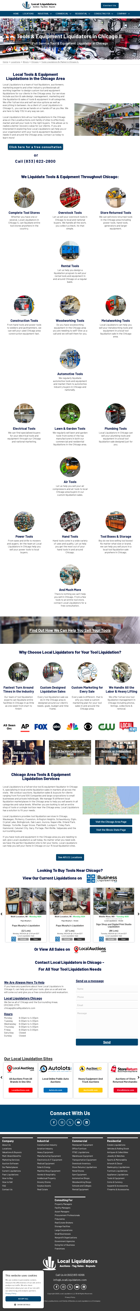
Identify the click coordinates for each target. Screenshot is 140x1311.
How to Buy (7, 1178)
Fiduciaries (60, 1219)
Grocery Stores (44, 1182)
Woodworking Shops (81, 1182)
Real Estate (42, 1189)
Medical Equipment (46, 1163)
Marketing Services (11, 1159)
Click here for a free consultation (35, 147)
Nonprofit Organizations (66, 1237)
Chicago (35, 62)
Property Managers (63, 1204)
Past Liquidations (10, 1174)
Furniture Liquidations (117, 1170)
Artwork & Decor (114, 1163)
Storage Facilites (62, 1226)
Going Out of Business (65, 1245)
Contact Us (7, 1189)
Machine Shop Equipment (48, 1170)
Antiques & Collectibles (117, 1152)
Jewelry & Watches (116, 1156)
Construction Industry (47, 1144)
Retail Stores (78, 1170)
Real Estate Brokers (64, 1222)
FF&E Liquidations (80, 1152)
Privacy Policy (10, 1293)
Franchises (60, 1248)
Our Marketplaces (10, 1167)
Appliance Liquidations (117, 1174)
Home (5, 62)
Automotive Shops (81, 1178)
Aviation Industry (45, 1148)
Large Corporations (63, 1230)
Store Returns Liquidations (84, 1167)
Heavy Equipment (45, 1152)
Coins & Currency (114, 1182)
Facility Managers (62, 1207)
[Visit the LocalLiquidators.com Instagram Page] (61, 1122)
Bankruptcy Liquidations (118, 1167)
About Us (6, 1144)
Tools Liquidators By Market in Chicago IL (60, 62)
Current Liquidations (11, 1170)
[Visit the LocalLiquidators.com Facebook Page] (53, 1122)
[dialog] (23, 1289)
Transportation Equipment (84, 1159)
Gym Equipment (79, 1174)
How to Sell (7, 1182)
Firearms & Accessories (118, 1189)
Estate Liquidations (116, 1144)
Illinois (26, 62)
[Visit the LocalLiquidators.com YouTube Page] (78, 1122)
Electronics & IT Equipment (49, 1159)
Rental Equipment (80, 1189)
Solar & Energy (43, 1167)
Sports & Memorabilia (117, 1159)
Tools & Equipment (116, 1178)
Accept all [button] (23, 1299)
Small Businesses (63, 1233)
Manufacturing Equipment (49, 1156)
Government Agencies (65, 1241)
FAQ (4, 1185)
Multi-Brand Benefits (11, 1156)
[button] (23, 1304)
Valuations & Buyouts (12, 1152)
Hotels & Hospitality (46, 1174)
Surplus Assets (44, 1185)
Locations (15, 62)
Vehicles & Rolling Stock (118, 1148)
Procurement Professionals (67, 1215)
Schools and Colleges (81, 1185)
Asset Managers (62, 1211)
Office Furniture (79, 1148)
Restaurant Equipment (82, 1144)
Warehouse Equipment (82, 1156)
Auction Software (10, 1163)
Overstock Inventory (81, 1163)
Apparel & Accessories (117, 1185)
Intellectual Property (46, 1178)
